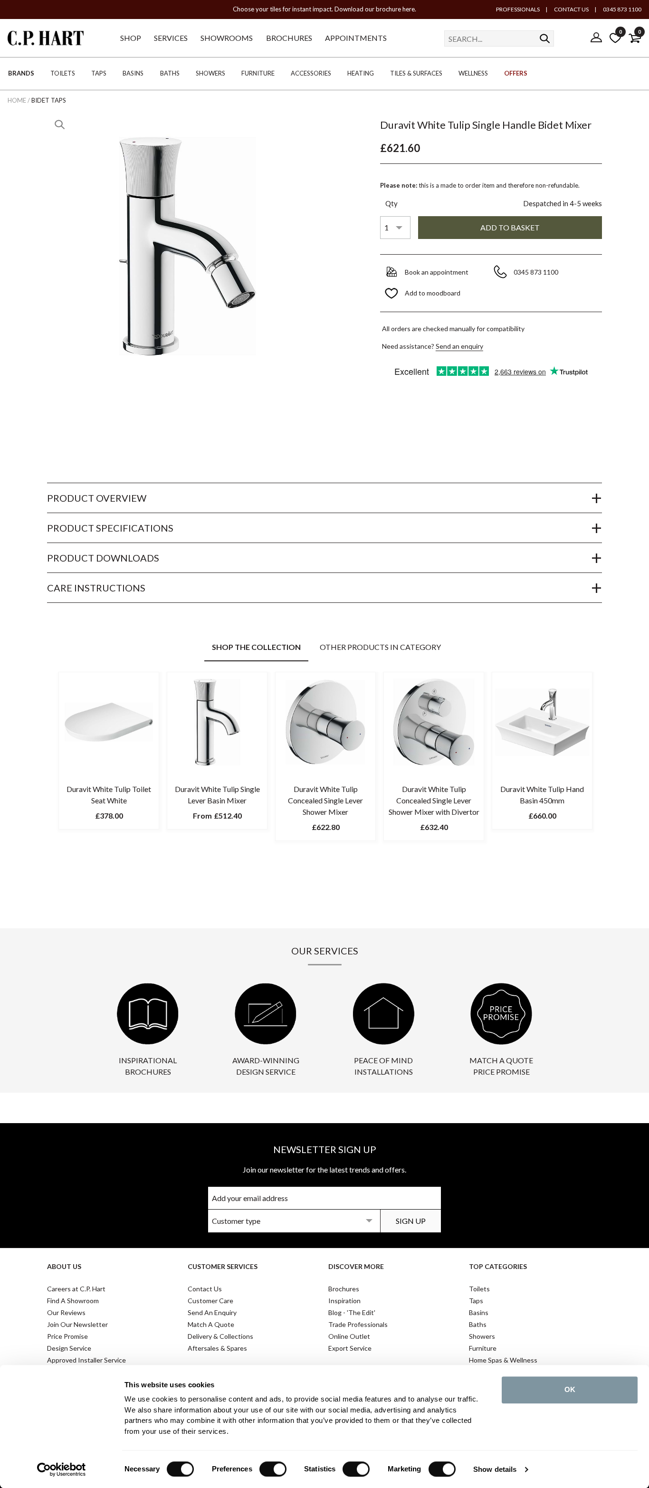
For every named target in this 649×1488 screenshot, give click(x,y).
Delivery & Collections (220, 1336)
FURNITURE (258, 73)
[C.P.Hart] (46, 39)
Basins (478, 1312)
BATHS (170, 73)
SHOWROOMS (226, 37)
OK (569, 1389)
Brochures (343, 1289)
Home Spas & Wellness (503, 1360)
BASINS (133, 73)
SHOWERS (210, 73)
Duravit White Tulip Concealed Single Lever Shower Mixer (325, 800)
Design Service (69, 1348)
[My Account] (596, 38)
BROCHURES (289, 37)
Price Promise (67, 1336)
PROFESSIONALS (518, 9)
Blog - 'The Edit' (351, 1312)
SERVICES (171, 37)
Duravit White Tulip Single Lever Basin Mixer (217, 794)
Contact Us (205, 1289)
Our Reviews (66, 1312)
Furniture (482, 1348)
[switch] (272, 1469)
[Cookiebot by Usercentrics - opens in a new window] (61, 1469)
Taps (476, 1301)
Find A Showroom (73, 1301)
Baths (478, 1324)
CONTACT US (571, 9)
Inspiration (344, 1301)
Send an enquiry (459, 346)
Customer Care (210, 1301)
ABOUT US (64, 1266)
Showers (482, 1336)
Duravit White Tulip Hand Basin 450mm (542, 794)
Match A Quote (211, 1324)
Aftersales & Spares (217, 1348)
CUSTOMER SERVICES (223, 1266)
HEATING (360, 73)
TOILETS (62, 73)
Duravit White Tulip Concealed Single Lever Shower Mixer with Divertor (434, 800)
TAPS (98, 73)
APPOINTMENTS (356, 37)
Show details (494, 1469)
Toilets (479, 1289)
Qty (391, 203)
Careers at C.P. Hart (76, 1289)
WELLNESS (473, 73)
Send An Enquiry (212, 1312)
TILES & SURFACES (416, 73)
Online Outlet (349, 1336)
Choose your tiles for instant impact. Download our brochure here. (324, 9)
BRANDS (21, 73)
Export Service (350, 1348)
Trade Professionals (358, 1324)
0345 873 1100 (621, 9)
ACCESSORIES (311, 73)
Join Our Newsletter (77, 1324)
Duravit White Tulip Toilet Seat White (109, 794)
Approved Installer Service (86, 1360)
